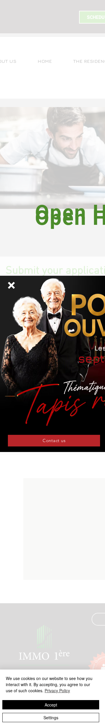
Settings (50, 717)
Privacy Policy (57, 690)
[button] (11, 285)
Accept (51, 705)
